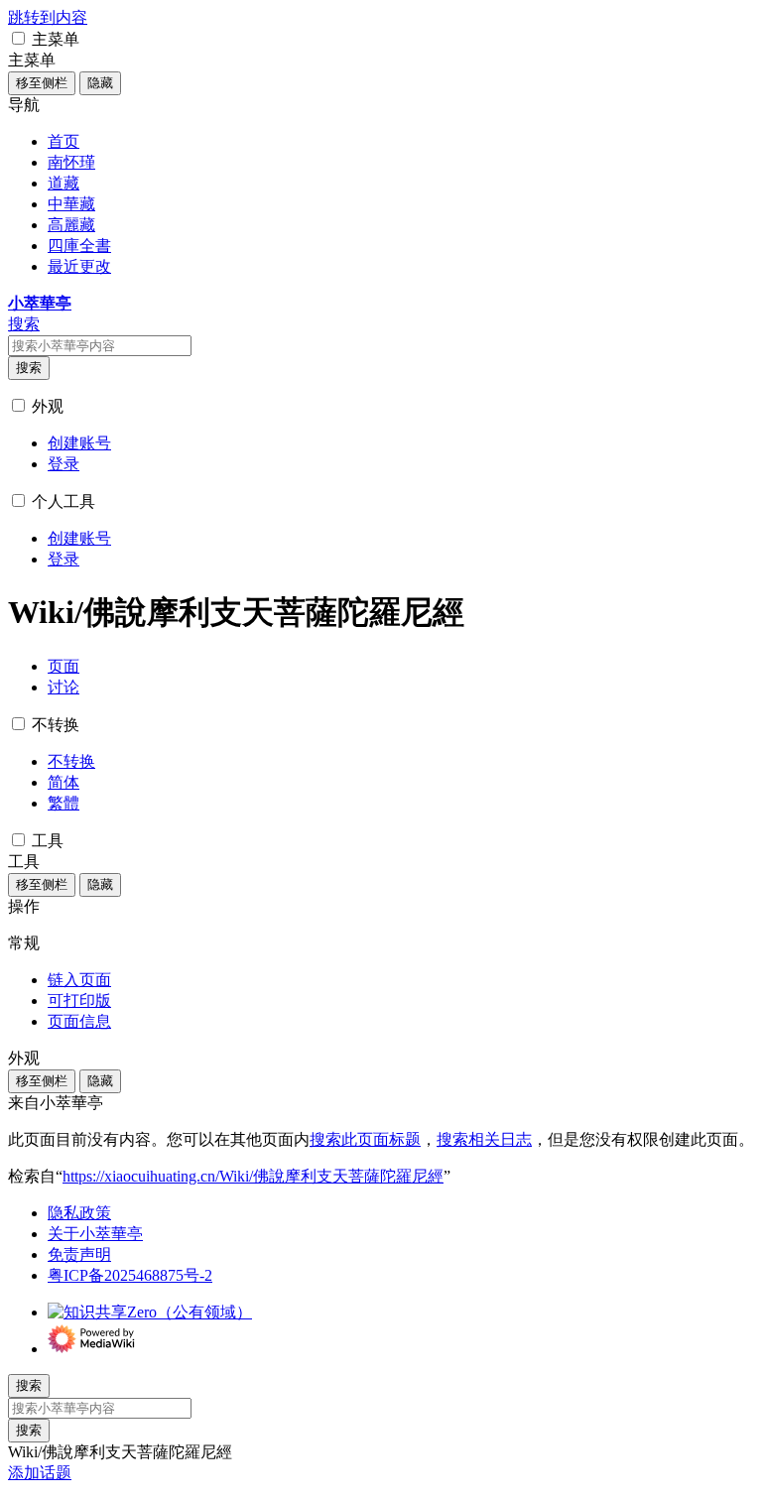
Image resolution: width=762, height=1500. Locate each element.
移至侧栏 (41, 82)
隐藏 (100, 82)
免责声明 (79, 1254)
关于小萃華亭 (95, 1233)
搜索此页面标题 (365, 1139)
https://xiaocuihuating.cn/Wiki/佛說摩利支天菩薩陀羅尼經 (253, 1176)
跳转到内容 (47, 17)
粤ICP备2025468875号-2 (130, 1275)
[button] (18, 38)
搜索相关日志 (484, 1139)
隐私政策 (79, 1212)
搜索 (29, 367)
